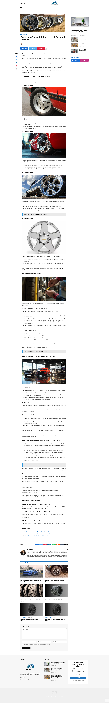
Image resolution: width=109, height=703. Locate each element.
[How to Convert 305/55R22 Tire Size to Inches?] (56, 609)
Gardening (68, 7)
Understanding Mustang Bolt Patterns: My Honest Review (30, 581)
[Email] (16, 68)
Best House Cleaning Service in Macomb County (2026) (83, 50)
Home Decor (34, 7)
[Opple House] (54, 3)
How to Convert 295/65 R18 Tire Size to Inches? (54, 581)
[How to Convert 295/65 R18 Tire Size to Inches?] (56, 571)
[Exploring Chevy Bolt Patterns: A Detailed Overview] (42, 31)
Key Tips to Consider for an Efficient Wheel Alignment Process (38, 531)
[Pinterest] (16, 65)
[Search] (88, 8)
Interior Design (42, 7)
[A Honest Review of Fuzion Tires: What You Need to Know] (31, 590)
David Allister (30, 549)
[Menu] (21, 8)
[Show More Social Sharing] (46, 48)
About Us (47, 696)
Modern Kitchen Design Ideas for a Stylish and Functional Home (79, 31)
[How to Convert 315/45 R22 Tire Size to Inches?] (56, 590)
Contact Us (53, 696)
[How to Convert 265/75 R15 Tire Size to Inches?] (31, 609)
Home (21, 11)
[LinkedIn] (16, 62)
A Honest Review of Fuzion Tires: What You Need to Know (30, 600)
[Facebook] (16, 57)
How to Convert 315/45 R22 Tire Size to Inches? (54, 600)
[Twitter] (16, 59)
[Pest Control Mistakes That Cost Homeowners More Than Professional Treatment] (74, 39)
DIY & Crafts (61, 7)
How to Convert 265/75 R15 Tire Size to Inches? (30, 620)
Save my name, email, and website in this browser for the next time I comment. (37, 644)
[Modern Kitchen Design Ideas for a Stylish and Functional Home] (80, 21)
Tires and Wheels (24, 34)
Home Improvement (52, 7)
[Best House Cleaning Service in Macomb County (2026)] (74, 51)
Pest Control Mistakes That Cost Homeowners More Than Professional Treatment (83, 39)
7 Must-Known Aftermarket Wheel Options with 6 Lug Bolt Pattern (38, 533)
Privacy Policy (77, 681)
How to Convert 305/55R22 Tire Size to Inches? (55, 620)
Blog (23, 11)
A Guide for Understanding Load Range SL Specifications (36, 535)
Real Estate (75, 7)
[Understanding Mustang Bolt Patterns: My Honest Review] (31, 571)
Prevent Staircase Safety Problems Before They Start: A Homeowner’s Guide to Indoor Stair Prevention (83, 44)
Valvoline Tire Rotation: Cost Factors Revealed (34, 537)
